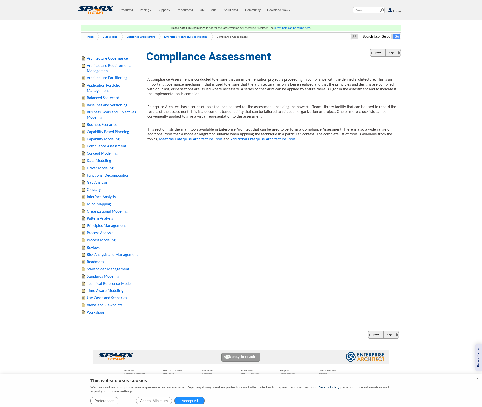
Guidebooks (110, 36)
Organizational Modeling (107, 212)
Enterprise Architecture (141, 36)
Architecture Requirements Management (109, 68)
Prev (378, 53)
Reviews (93, 248)
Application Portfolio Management (103, 88)
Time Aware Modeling (105, 291)
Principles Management (106, 226)
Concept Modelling (102, 154)
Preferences (104, 401)
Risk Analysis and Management (112, 255)
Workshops (95, 313)
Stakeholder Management (108, 269)
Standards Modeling (103, 277)
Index (90, 36)
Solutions (230, 10)
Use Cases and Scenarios (107, 298)
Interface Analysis (101, 197)
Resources (184, 10)
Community (253, 10)
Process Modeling (101, 240)
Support (163, 10)
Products (125, 10)
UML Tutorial (208, 10)
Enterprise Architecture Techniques (186, 36)
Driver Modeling (100, 168)
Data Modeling (99, 161)
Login (396, 11)
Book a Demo (478, 357)
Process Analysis (100, 233)
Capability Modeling (103, 139)
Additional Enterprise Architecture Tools (262, 139)
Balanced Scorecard (103, 98)
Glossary (94, 190)
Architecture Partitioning (107, 78)
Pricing (145, 10)
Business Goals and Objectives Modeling (111, 115)
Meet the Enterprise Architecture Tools (190, 139)
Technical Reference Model (109, 284)
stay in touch (243, 357)
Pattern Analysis (100, 219)
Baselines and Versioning (107, 105)
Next (391, 53)
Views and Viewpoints (104, 305)
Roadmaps (95, 262)
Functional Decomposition (108, 176)
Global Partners (328, 370)
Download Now (278, 10)
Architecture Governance (107, 59)
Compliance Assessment (106, 146)
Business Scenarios (102, 125)
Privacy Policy (328, 387)
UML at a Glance (172, 370)
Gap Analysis (97, 183)
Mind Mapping (99, 204)
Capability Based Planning (108, 132)
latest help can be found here (292, 28)
